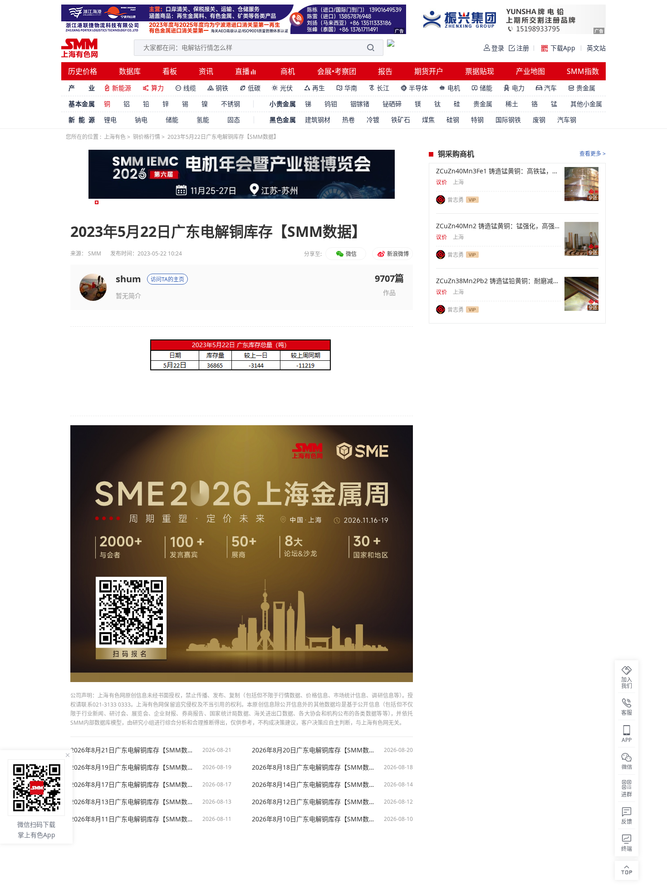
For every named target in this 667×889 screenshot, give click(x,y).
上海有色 (115, 137)
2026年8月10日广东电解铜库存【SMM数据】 (313, 819)
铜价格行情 (146, 137)
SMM (94, 253)
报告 (385, 71)
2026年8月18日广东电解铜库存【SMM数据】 (313, 767)
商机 (287, 71)
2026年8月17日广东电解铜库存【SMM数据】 (131, 785)
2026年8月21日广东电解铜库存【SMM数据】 (131, 750)
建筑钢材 (317, 119)
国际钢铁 (508, 119)
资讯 (206, 71)
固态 (233, 119)
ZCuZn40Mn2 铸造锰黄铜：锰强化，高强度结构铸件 (498, 226)
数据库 (130, 71)
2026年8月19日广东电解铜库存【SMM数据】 (131, 767)
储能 (481, 87)
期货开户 (428, 71)
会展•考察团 (336, 71)
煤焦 (428, 119)
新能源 (117, 87)
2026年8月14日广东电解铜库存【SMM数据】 (313, 785)
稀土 (511, 103)
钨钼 (330, 103)
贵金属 (581, 87)
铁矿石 (400, 119)
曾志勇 (455, 200)
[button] (96, 202)
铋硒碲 (392, 103)
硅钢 (452, 119)
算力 (153, 87)
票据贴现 (479, 71)
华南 (346, 87)
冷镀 (373, 119)
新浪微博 (397, 254)
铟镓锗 (359, 103)
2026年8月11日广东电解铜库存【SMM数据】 (131, 819)
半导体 (414, 87)
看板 (169, 71)
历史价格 (82, 71)
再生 (314, 87)
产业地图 (530, 71)
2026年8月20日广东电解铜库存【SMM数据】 (313, 750)
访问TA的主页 (167, 279)
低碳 (250, 87)
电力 (514, 87)
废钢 (539, 119)
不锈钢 (230, 103)
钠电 (141, 119)
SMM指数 (583, 71)
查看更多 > (592, 153)
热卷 (348, 119)
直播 (243, 71)
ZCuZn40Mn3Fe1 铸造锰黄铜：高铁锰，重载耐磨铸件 (498, 171)
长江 (378, 87)
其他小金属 (586, 103)
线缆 (185, 87)
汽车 (546, 87)
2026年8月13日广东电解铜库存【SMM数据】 (131, 802)
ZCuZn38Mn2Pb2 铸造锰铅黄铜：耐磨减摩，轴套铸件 (498, 281)
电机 (449, 87)
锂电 (110, 119)
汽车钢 (566, 119)
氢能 (202, 119)
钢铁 (217, 87)
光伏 (282, 87)
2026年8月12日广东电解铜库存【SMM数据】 (313, 802)
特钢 (477, 119)
